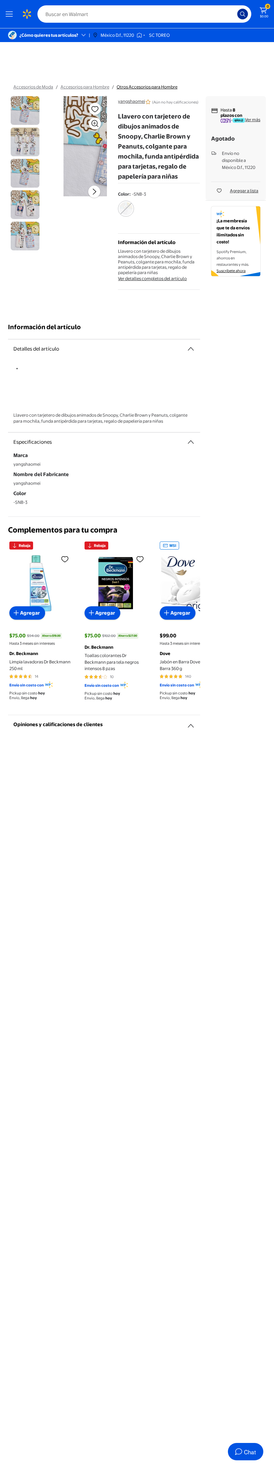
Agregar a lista (244, 190)
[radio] (126, 213)
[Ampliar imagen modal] (95, 124)
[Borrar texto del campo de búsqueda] (234, 14)
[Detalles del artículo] (191, 349)
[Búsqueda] (242, 14)
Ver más (252, 119)
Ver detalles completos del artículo (152, 278)
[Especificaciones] (191, 442)
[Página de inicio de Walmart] (26, 14)
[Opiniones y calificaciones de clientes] (191, 723)
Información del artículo (44, 327)
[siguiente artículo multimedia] (94, 192)
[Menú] (10, 14)
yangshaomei (131, 101)
